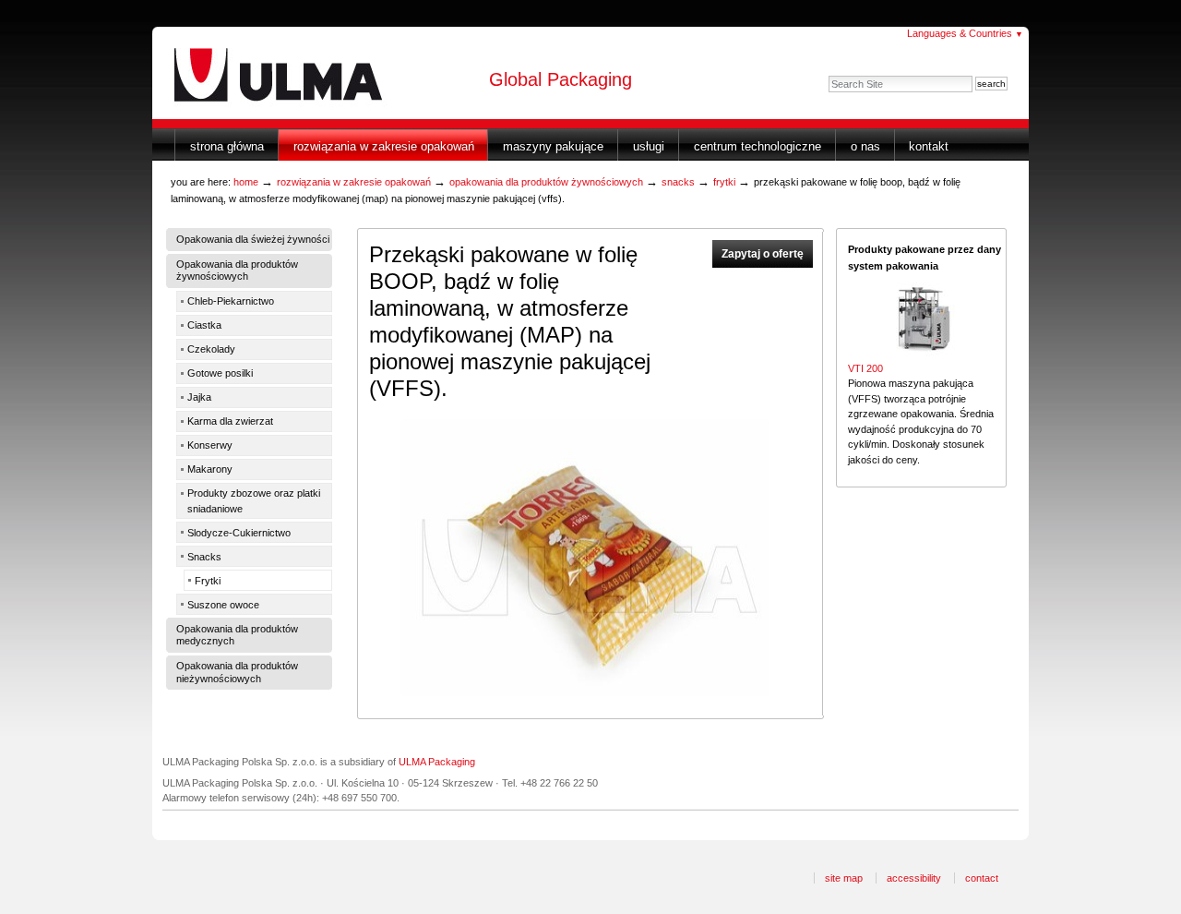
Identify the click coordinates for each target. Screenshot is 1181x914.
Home (245, 181)
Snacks (678, 181)
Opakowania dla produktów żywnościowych (546, 181)
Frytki (724, 181)
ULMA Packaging (437, 761)
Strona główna (227, 146)
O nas (865, 146)
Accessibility (914, 878)
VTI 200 (865, 368)
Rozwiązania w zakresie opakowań (383, 146)
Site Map (844, 878)
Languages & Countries (965, 33)
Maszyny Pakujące (553, 146)
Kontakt (928, 146)
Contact (981, 878)
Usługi (648, 146)
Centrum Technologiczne (757, 146)
